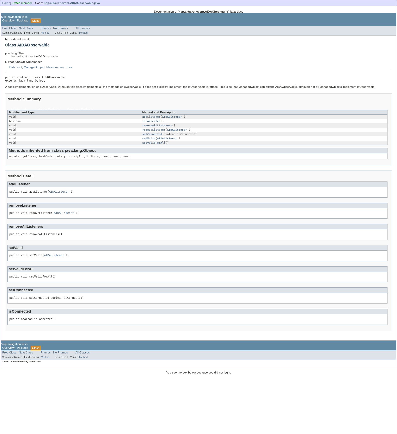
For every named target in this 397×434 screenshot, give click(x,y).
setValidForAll (153, 142)
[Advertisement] (198, 403)
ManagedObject (34, 67)
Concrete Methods (80, 109)
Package (22, 20)
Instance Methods (47, 109)
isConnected (151, 121)
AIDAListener (172, 116)
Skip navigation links (14, 16)
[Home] (6, 3)
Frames (46, 28)
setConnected (152, 134)
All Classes (82, 28)
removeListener (153, 129)
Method (45, 32)
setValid (148, 138)
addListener (151, 116)
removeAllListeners (157, 125)
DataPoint (15, 67)
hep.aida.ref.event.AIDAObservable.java (72, 3)
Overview (8, 20)
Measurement (55, 67)
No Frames (60, 28)
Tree (69, 67)
